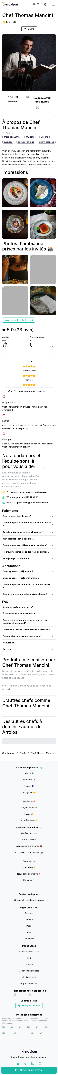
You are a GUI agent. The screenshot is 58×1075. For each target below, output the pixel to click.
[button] (29, 28)
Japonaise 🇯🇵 (29, 779)
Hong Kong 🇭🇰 (36, 1010)
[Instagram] (18, 1064)
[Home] (10, 4)
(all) (40, 768)
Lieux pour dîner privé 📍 (29, 874)
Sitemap (29, 964)
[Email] (40, 1064)
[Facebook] (25, 1064)
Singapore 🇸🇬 (38, 1010)
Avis (29, 932)
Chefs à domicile (29, 833)
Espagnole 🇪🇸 (29, 792)
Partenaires (29, 938)
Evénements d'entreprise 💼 (29, 846)
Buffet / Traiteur (29, 839)
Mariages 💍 (29, 880)
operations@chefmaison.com (30, 900)
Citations (29, 913)
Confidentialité (29, 977)
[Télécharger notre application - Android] (36, 995)
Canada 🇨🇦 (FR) (26, 1010)
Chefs (23, 753)
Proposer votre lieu (29, 983)
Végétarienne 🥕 (29, 807)
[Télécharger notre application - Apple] (20, 995)
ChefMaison (8, 753)
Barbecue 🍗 (29, 861)
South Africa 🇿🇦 (28, 1010)
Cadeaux (29, 919)
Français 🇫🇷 (29, 786)
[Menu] (53, 4)
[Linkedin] (32, 1064)
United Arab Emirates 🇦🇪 (31, 1010)
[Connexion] (45, 4)
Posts (29, 926)
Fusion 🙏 (29, 814)
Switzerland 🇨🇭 (23, 1010)
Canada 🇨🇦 (24, 1010)
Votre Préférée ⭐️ (29, 820)
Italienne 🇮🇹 (29, 773)
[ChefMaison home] (29, 1051)
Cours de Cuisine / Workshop (29, 852)
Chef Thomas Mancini (42, 753)
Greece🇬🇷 (21, 1010)
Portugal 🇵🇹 (20, 1010)
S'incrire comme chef (29, 951)
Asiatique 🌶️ (29, 801)
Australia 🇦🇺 (33, 1010)
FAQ (29, 958)
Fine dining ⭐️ (29, 867)
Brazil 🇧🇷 (34, 1010)
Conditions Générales (29, 971)
